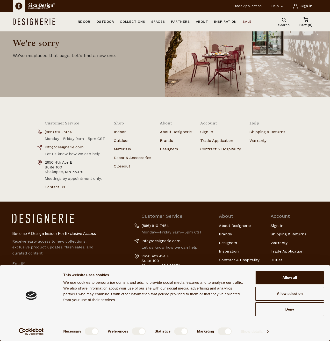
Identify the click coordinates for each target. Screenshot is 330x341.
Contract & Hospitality (220, 149)
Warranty (258, 140)
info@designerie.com (64, 147)
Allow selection (290, 293)
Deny (289, 309)
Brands (166, 140)
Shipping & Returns (267, 132)
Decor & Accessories (132, 157)
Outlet (276, 260)
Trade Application (247, 6)
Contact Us (55, 187)
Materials (122, 149)
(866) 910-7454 (58, 132)
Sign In (206, 132)
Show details (252, 331)
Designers (169, 149)
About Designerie (176, 132)
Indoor (120, 132)
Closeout (122, 166)
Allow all (289, 278)
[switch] (139, 331)
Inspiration (229, 251)
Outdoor (121, 140)
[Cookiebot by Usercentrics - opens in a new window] (31, 331)
